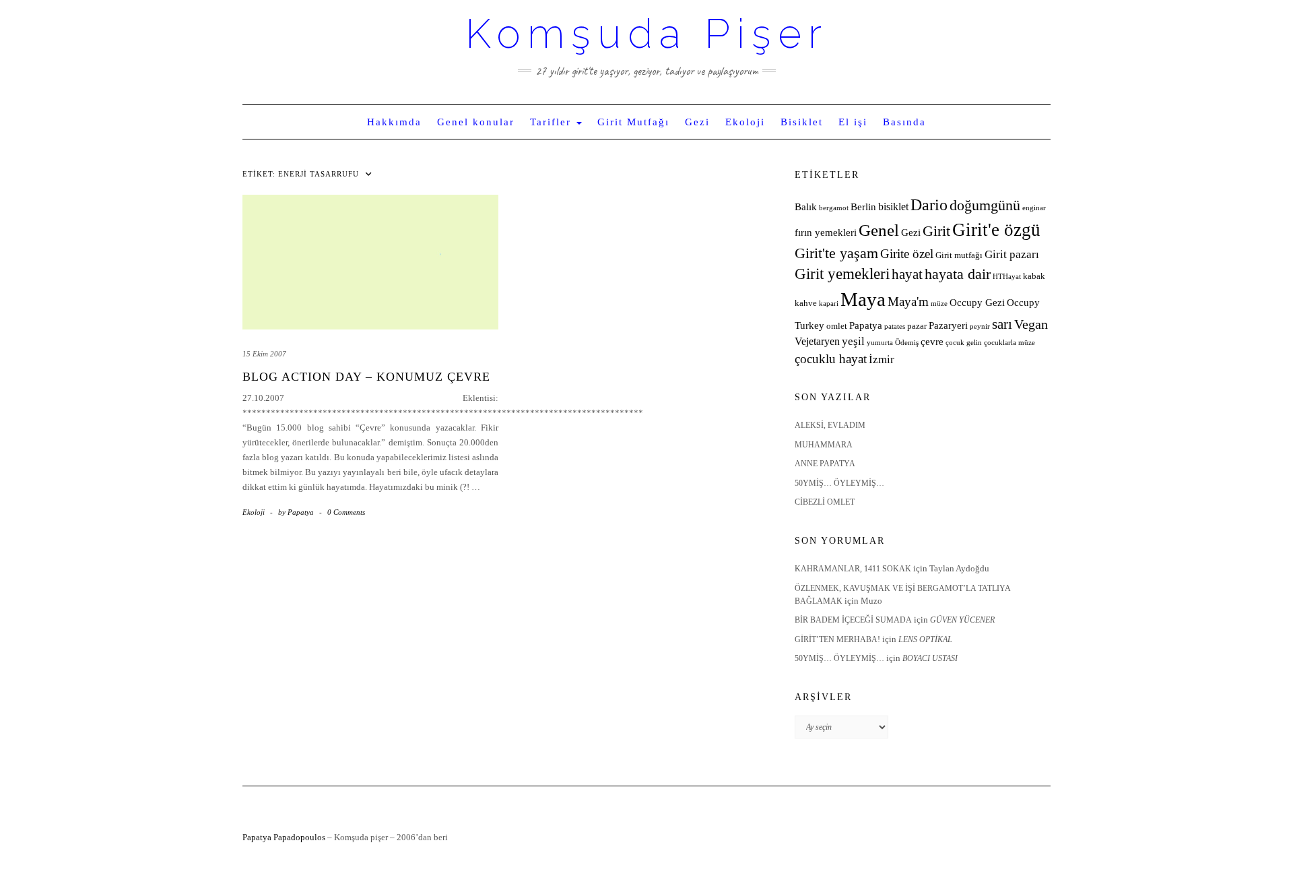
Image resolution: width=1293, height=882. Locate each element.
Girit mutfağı (959, 255)
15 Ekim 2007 (264, 354)
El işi (852, 122)
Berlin (863, 206)
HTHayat (1007, 276)
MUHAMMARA (824, 444)
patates (894, 326)
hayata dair (958, 274)
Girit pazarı (1012, 254)
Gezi (697, 122)
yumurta (880, 342)
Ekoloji (745, 122)
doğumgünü (985, 205)
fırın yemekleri (826, 232)
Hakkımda (394, 122)
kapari (828, 303)
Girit (936, 231)
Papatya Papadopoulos (283, 837)
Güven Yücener (962, 620)
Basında (904, 122)
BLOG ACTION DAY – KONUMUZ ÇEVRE (366, 376)
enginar (1034, 208)
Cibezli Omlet (825, 502)
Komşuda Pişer (646, 33)
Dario (929, 205)
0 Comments (346, 512)
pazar (917, 326)
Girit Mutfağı (633, 122)
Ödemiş (907, 342)
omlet (836, 326)
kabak (1034, 276)
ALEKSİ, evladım (830, 425)
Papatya (865, 325)
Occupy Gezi (977, 302)
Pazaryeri (948, 325)
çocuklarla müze (1009, 342)
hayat (907, 274)
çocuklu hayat (831, 359)
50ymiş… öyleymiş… (839, 483)
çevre (932, 341)
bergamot (834, 208)
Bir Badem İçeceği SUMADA (853, 620)
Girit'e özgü (996, 230)
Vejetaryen (817, 341)
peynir (980, 326)
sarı (1002, 324)
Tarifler (552, 122)
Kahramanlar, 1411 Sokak (853, 568)
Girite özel (906, 254)
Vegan (1031, 324)
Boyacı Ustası (930, 658)
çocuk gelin (964, 342)
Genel (879, 230)
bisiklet (893, 206)
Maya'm (908, 301)
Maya (863, 299)
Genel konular (476, 122)
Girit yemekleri (842, 273)
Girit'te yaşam (836, 253)
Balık (806, 206)
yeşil (853, 341)
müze (939, 303)
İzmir (881, 359)
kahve (806, 303)
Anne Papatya (825, 463)
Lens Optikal (925, 639)
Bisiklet (802, 122)
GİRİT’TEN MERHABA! (837, 639)
